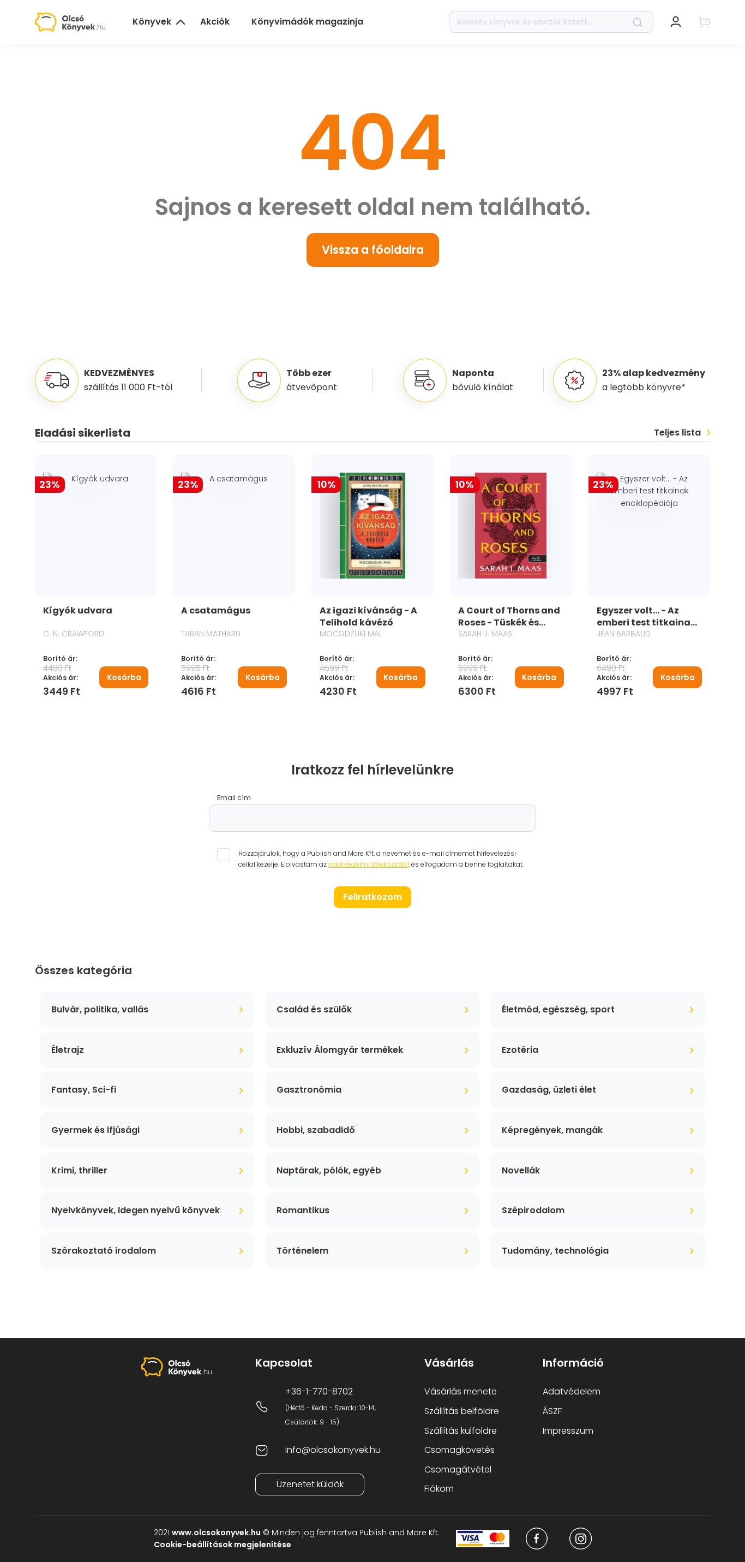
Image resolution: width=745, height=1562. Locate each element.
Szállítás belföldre (461, 1411)
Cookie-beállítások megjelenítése (222, 1544)
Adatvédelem (571, 1391)
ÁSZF (552, 1411)
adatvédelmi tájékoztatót (369, 864)
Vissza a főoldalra (373, 250)
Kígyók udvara (77, 610)
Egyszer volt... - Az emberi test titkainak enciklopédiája (646, 622)
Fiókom (439, 1488)
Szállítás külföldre (460, 1430)
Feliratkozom (372, 897)
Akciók (215, 21)
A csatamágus (215, 610)
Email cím (234, 798)
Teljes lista (677, 432)
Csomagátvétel (457, 1469)
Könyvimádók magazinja (307, 21)
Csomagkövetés (459, 1450)
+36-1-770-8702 (319, 1391)
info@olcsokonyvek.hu (333, 1450)
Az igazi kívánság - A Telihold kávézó (368, 616)
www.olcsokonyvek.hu (216, 1532)
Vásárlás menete (460, 1391)
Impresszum (568, 1430)
